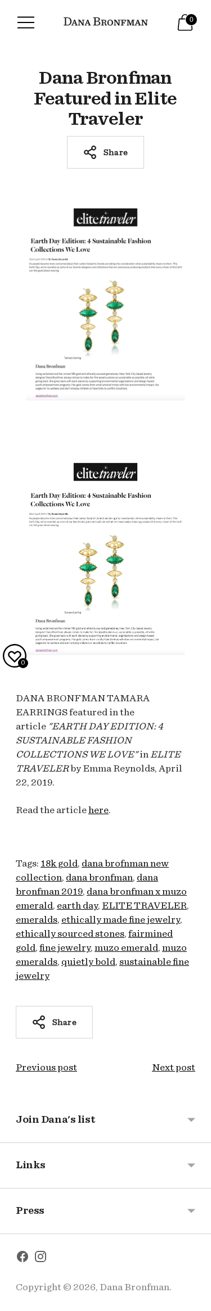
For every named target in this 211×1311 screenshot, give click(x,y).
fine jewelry (65, 947)
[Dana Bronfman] (106, 22)
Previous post (46, 1067)
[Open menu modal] (26, 22)
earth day (77, 905)
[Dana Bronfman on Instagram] (40, 1259)
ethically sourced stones (70, 933)
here (98, 810)
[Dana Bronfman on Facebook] (22, 1259)
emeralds (36, 919)
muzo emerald (126, 947)
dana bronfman (99, 877)
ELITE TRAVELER (144, 905)
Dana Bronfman (134, 1287)
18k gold (59, 863)
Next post (173, 1067)
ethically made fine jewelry (120, 919)
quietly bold (88, 961)
